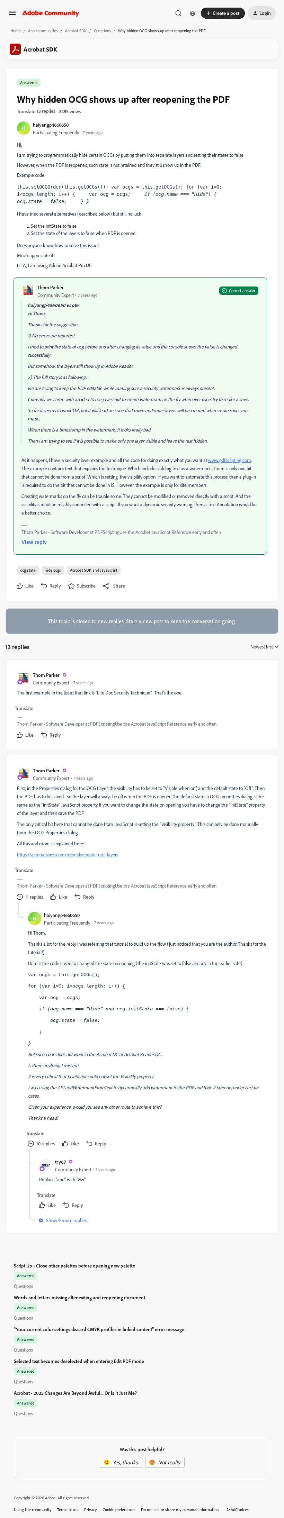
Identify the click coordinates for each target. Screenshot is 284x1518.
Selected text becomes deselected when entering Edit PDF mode (79, 1361)
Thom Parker (50, 287)
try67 (60, 1162)
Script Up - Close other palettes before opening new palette (74, 1266)
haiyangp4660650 (51, 125)
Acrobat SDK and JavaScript (93, 570)
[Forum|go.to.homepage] (50, 13)
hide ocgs (53, 570)
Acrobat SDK (76, 30)
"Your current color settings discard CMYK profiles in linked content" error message (99, 1329)
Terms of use (68, 1509)
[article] (142, 705)
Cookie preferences (119, 1509)
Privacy (90, 1509)
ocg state (28, 570)
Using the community (33, 1509)
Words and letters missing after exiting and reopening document (79, 1297)
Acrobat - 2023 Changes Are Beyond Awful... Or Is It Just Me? (75, 1393)
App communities (43, 30)
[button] (12, 14)
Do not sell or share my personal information (180, 1509)
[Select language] (192, 13)
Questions (102, 30)
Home (15, 30)
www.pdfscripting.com (229, 460)
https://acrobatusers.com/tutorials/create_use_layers (67, 854)
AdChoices (240, 1509)
